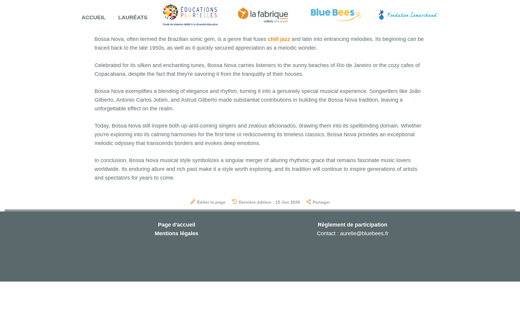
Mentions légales (176, 233)
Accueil (94, 17)
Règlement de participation (352, 225)
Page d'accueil (176, 225)
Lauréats (132, 17)
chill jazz (279, 39)
